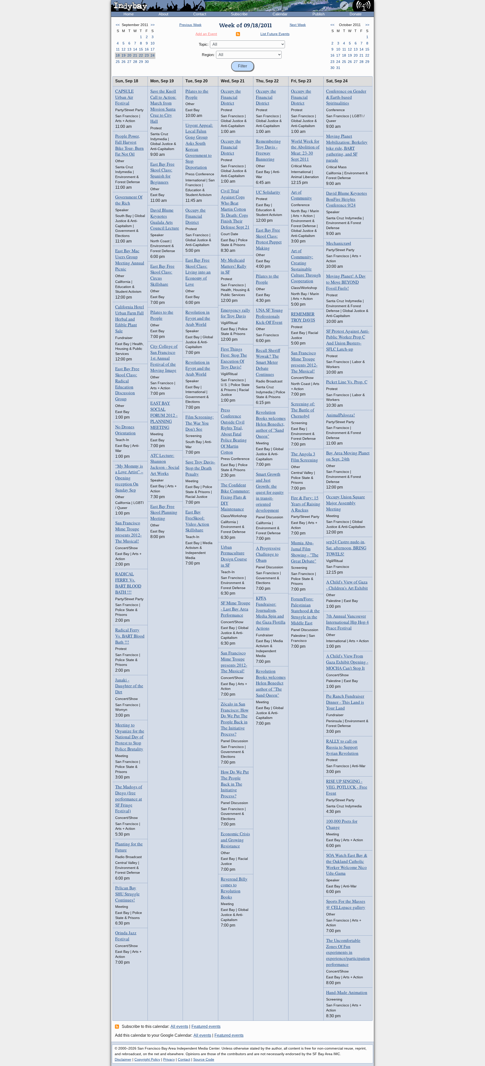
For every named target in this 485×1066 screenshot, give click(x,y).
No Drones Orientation (125, 430)
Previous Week (190, 25)
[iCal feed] (117, 1026)
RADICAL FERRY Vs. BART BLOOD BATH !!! (128, 583)
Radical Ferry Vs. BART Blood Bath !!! (129, 636)
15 (141, 49)
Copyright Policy (147, 1059)
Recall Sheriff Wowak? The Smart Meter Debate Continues (268, 362)
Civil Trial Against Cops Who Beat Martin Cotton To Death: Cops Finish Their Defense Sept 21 (235, 209)
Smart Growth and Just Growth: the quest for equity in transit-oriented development (270, 492)
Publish (318, 14)
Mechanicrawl (338, 243)
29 (141, 62)
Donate (355, 14)
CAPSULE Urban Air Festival (124, 97)
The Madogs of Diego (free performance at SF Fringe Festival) (128, 799)
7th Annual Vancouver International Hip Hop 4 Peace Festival (347, 622)
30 (147, 62)
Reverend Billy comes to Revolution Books (234, 888)
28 (135, 62)
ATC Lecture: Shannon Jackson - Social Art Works (164, 464)
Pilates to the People (161, 315)
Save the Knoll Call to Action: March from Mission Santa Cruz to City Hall (163, 106)
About (163, 14)
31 (338, 68)
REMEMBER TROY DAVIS (303, 317)
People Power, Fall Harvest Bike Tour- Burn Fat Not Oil (129, 145)
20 (129, 55)
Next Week (298, 25)
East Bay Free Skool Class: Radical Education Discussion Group (127, 384)
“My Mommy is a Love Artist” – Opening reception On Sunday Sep (129, 478)
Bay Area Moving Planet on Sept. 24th (348, 456)
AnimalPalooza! (340, 415)
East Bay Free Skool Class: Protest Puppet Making (269, 239)
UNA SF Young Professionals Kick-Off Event (269, 316)
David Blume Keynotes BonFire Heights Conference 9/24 (346, 199)
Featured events (206, 1026)
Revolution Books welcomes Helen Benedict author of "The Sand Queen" (271, 683)
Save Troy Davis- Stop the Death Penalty (200, 468)
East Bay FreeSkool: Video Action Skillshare (197, 521)
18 (118, 55)
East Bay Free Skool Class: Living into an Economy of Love (198, 272)
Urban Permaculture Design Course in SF (234, 556)
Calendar (280, 14)
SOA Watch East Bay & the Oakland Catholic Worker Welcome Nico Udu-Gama (346, 864)
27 (129, 62)
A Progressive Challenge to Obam (268, 554)
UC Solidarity (268, 192)
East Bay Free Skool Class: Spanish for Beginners (162, 173)
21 (135, 55)
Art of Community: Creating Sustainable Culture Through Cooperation (306, 266)
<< (118, 25)
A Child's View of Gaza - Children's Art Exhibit (347, 585)
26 (124, 62)
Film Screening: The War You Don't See (199, 423)
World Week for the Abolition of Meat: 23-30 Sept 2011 (305, 150)
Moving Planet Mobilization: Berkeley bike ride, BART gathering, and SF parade (347, 148)
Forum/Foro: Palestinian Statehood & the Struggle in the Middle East (305, 611)
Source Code (203, 1059)
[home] (158, 6)
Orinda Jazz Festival (125, 936)
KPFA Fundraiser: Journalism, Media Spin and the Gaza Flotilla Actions (270, 613)
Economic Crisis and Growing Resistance (235, 840)
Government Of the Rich (128, 200)
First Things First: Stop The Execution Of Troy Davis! (234, 358)
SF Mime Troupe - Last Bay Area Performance (235, 609)
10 (153, 43)
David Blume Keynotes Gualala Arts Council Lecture (164, 219)
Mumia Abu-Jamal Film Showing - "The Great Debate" (305, 552)
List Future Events (274, 34)
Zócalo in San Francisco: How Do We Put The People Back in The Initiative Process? (235, 719)
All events (179, 1026)
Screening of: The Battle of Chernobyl (303, 410)
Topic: (203, 44)
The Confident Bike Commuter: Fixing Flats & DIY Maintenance (235, 497)
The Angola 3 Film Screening (304, 457)
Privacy (169, 1059)
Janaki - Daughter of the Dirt (129, 686)
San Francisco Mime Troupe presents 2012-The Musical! (128, 532)
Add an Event (206, 34)
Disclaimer (123, 1059)
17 (153, 49)
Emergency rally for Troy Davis (235, 313)
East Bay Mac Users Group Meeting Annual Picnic (129, 260)
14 (135, 49)
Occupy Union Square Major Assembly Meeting (345, 503)
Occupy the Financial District (195, 216)
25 (118, 62)
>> (153, 25)
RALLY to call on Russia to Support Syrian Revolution (342, 747)
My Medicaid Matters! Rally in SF (234, 266)
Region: (208, 55)
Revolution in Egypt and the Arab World (197, 318)
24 (153, 55)
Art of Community (301, 195)
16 (147, 49)
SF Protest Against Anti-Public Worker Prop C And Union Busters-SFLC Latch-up (347, 340)
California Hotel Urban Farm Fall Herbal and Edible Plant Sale (129, 319)
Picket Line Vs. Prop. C (346, 382)
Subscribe (239, 14)
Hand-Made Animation (346, 992)
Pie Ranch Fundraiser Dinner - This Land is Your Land (345, 702)
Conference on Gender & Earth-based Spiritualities (346, 97)
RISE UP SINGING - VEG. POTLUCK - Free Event (346, 787)
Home (129, 14)
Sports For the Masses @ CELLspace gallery (345, 904)
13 (129, 49)
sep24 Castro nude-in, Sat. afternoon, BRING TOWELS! (346, 548)
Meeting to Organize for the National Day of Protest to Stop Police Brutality (129, 737)
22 (141, 55)
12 (124, 49)
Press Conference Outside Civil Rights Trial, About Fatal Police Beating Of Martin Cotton (234, 431)
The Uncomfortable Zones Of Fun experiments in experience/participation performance (348, 952)
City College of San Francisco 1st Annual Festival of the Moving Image (164, 358)
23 (147, 55)
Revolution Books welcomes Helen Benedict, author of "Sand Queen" (271, 424)
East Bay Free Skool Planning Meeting (163, 512)
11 (118, 49)
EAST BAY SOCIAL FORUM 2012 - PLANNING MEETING (164, 415)
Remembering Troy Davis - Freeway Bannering (268, 150)
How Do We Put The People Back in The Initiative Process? (235, 784)
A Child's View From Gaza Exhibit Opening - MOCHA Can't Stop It (347, 662)
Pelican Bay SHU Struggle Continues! (127, 894)
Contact (199, 14)
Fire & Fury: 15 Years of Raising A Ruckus (305, 504)
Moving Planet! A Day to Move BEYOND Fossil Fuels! (346, 282)
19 (124, 55)
